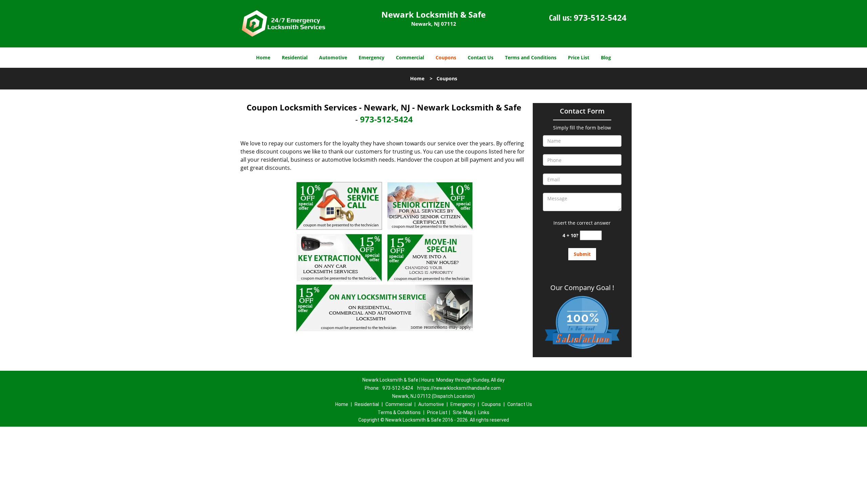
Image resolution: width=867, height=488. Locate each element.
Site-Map (463, 412)
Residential (295, 57)
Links (483, 412)
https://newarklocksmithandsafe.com (459, 388)
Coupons (446, 57)
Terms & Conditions (399, 412)
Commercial (410, 57)
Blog (606, 57)
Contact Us (480, 57)
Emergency (371, 57)
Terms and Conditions (530, 57)
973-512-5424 (600, 17)
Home (263, 57)
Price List (578, 57)
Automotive (333, 57)
